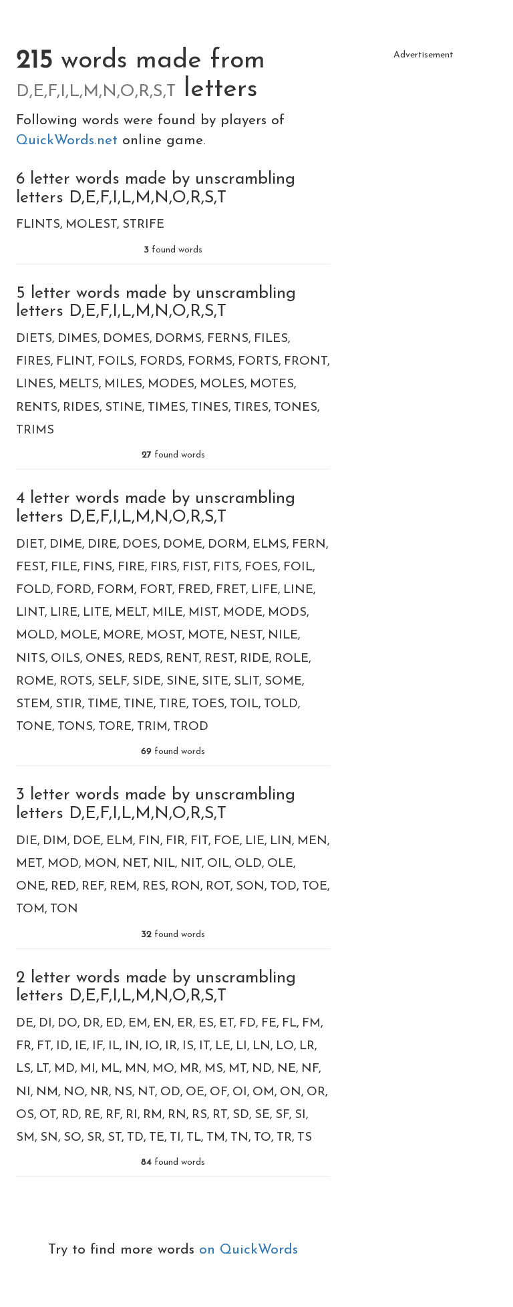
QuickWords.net (69, 141)
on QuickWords (248, 1250)
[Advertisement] (423, 133)
